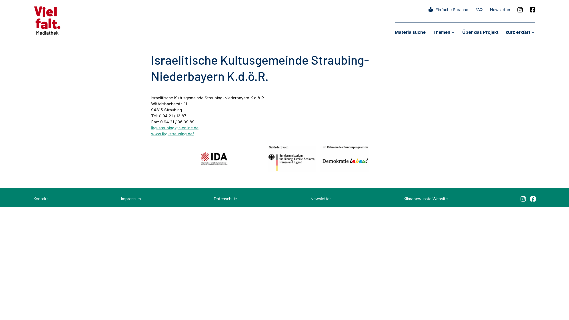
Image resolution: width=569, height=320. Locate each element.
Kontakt (40, 198)
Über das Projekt (480, 32)
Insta (520, 9)
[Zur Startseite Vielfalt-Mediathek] (47, 20)
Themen (441, 32)
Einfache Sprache (451, 9)
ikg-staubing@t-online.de (174, 128)
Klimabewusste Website (425, 198)
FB (532, 9)
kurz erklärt (518, 32)
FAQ (479, 9)
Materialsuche (410, 32)
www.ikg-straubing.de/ (172, 134)
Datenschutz (225, 198)
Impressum (131, 198)
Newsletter (500, 9)
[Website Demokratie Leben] (344, 159)
